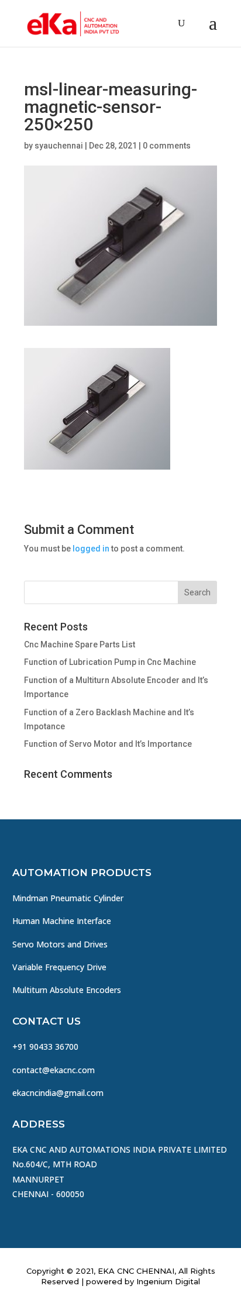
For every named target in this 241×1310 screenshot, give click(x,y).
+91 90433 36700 (45, 1046)
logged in (91, 548)
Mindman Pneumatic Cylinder (67, 898)
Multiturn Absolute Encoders (66, 989)
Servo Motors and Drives (60, 944)
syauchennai (59, 145)
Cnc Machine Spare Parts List (79, 644)
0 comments (167, 145)
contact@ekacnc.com (53, 1069)
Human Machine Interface (61, 920)
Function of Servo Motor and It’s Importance (108, 744)
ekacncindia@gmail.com (58, 1092)
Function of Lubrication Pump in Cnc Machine (110, 662)
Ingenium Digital (168, 1281)
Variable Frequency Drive (59, 967)
